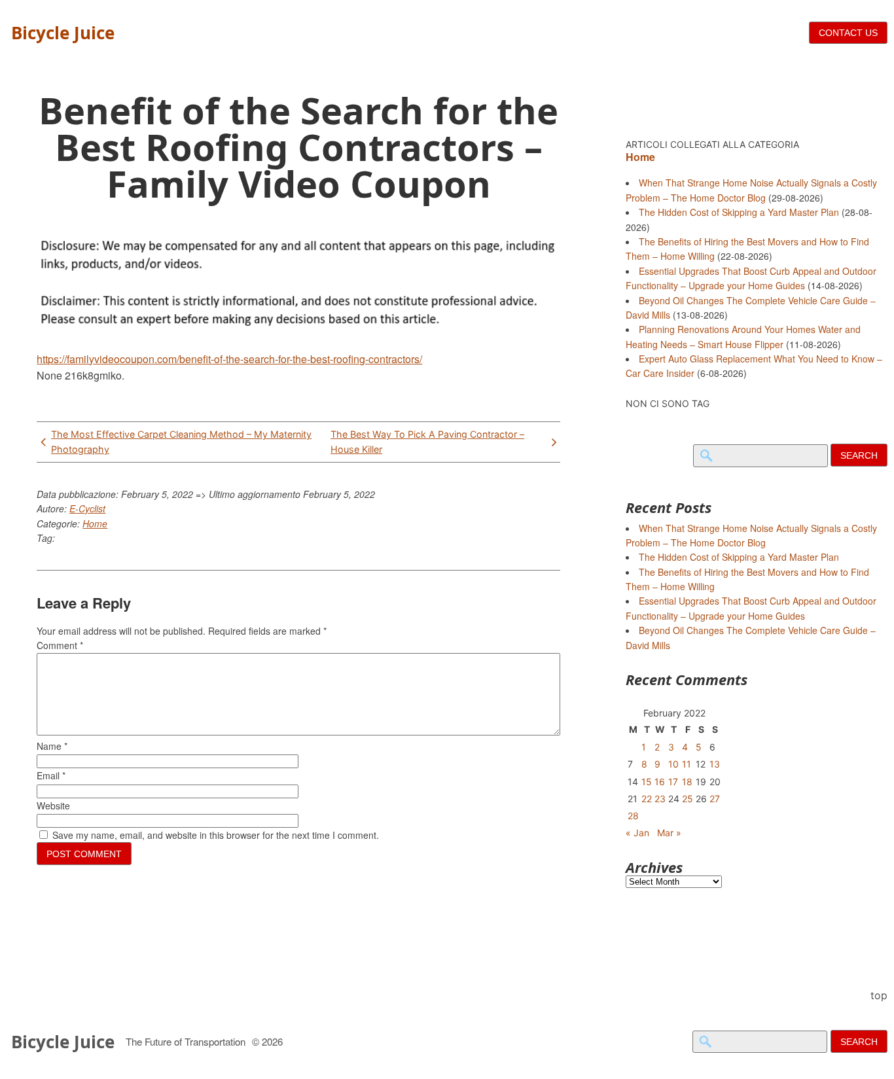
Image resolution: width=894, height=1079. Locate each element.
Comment (60, 645)
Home (94, 523)
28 (633, 815)
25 (687, 798)
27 (714, 798)
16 (659, 781)
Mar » (669, 832)
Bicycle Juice (63, 32)
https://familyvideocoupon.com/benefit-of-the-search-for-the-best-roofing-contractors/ (229, 358)
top (878, 995)
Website (53, 805)
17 (673, 781)
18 (687, 781)
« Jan (637, 832)
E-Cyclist (87, 508)
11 (686, 763)
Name (52, 745)
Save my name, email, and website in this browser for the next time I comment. (215, 834)
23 (660, 798)
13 (714, 763)
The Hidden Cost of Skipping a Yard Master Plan (739, 212)
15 (646, 781)
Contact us (848, 32)
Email (51, 775)
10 (673, 763)
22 (646, 798)
